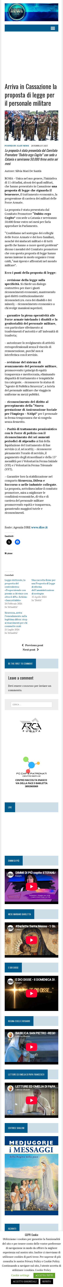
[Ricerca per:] (31, 704)
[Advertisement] (31, 54)
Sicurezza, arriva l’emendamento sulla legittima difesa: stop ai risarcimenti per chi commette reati (16, 619)
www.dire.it (39, 527)
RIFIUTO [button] (46, 1281)
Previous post (34, 645)
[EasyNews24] (31, 12)
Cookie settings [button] (20, 1275)
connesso (28, 686)
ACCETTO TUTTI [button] (44, 1275)
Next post (29, 649)
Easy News (23, 145)
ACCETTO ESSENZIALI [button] (25, 1281)
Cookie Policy (43, 1270)
